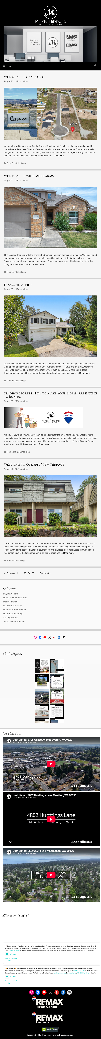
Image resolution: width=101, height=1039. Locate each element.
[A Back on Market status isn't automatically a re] (57, 711)
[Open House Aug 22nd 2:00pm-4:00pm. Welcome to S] (57, 696)
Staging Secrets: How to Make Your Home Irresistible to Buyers (50, 395)
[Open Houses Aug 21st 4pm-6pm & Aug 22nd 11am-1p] (57, 681)
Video (13, 954)
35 (33, 573)
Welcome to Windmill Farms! (29, 176)
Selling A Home (10, 617)
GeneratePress (69, 1035)
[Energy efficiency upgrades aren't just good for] (42, 666)
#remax (63, 973)
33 (25, 573)
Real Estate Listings (16, 163)
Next (47, 573)
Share (9, 960)
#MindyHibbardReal (83, 973)
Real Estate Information (14, 609)
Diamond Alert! (18, 285)
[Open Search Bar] (95, 65)
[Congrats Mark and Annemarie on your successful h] (42, 681)
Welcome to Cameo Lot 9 (25, 77)
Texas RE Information (13, 621)
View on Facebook (11, 958)
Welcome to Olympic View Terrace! (34, 464)
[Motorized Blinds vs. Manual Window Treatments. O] (42, 711)
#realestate (57, 973)
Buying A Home (10, 594)
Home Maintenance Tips (18, 452)
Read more (59, 156)
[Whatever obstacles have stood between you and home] (57, 666)
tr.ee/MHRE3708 (14, 950)
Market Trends (10, 601)
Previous (9, 573)
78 (41, 573)
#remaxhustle (71, 973)
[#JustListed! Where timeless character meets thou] (42, 696)
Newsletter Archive (12, 605)
